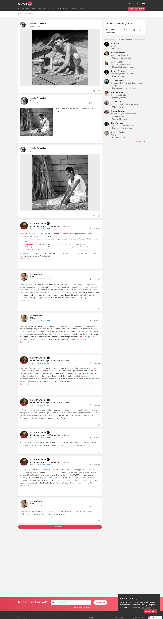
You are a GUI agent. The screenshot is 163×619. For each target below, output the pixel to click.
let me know (69, 511)
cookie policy (146, 607)
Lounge (21, 8)
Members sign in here (81, 607)
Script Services (63, 8)
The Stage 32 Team (95, 618)
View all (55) (139, 141)
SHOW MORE (59, 527)
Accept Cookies (151, 611)
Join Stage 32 (140, 3)
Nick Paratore (117, 123)
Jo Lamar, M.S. (117, 102)
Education (41, 8)
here (81, 295)
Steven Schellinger (119, 111)
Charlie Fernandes (38, 23)
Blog (27, 8)
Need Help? (119, 618)
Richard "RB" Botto (38, 223)
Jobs (33, 8)
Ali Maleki (115, 43)
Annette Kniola (117, 132)
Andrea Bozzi (117, 62)
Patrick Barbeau (118, 71)
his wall (39, 103)
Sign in (130, 3)
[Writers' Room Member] (48, 223)
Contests (74, 8)
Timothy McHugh (118, 80)
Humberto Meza (118, 53)
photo (38, 26)
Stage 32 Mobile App (138, 618)
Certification (51, 8)
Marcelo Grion (117, 92)
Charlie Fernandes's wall (44, 228)
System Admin (36, 274)
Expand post (24, 259)
